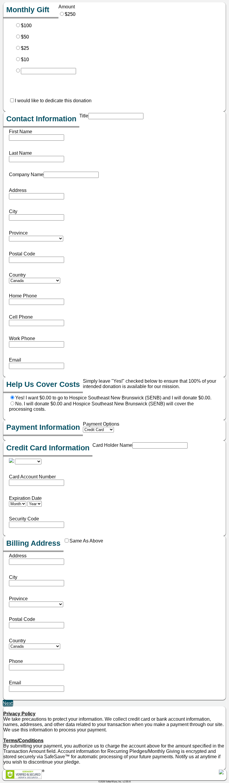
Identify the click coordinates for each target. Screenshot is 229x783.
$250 (70, 14)
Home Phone (23, 295)
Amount (66, 6)
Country (17, 274)
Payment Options (101, 424)
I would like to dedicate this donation (53, 100)
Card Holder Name (112, 445)
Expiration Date (25, 498)
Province (18, 232)
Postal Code (22, 253)
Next (8, 703)
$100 (26, 25)
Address (18, 190)
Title (83, 115)
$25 (25, 48)
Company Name (26, 174)
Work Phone (22, 338)
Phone (16, 661)
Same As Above (86, 540)
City (13, 211)
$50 (25, 36)
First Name (20, 131)
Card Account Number (32, 476)
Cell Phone (21, 317)
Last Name (20, 153)
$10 (25, 59)
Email (15, 359)
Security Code (24, 518)
